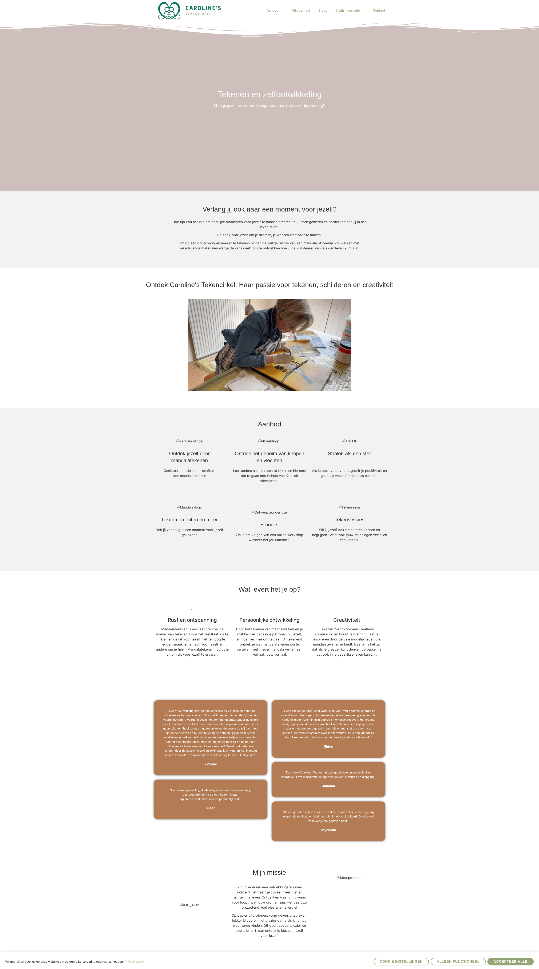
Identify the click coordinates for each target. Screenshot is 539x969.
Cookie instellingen (401, 961)
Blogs (323, 10)
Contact (379, 10)
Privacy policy (134, 961)
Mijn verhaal (300, 10)
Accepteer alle (511, 961)
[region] (269, 960)
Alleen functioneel (458, 961)
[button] (269, 344)
